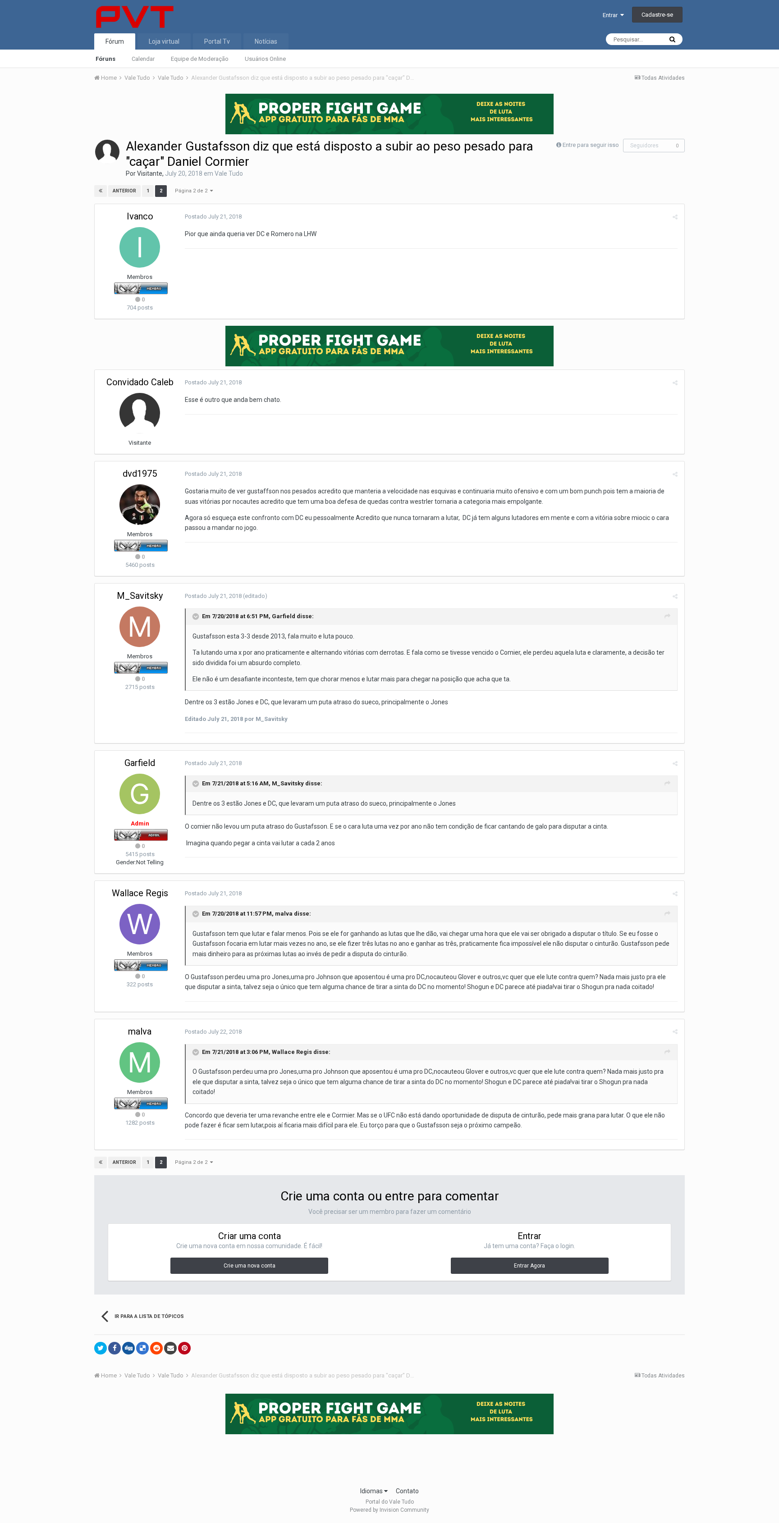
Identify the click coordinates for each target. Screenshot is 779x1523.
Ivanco (140, 216)
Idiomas (372, 1491)
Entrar (611, 15)
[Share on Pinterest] (184, 1348)
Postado (213, 216)
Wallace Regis (140, 893)
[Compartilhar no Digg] (128, 1348)
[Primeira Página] (100, 191)
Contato (407, 1491)
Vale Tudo (229, 173)
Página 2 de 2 (192, 191)
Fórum (114, 41)
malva (284, 913)
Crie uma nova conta (249, 1266)
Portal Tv (217, 41)
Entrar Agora (529, 1266)
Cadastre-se (657, 14)
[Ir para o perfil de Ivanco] (139, 247)
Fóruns (105, 58)
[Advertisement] (389, 1457)
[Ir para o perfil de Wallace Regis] (139, 924)
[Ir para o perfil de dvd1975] (139, 504)
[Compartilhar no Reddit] (156, 1348)
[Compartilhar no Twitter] (100, 1348)
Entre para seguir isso (591, 144)
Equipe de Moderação (200, 58)
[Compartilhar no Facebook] (114, 1348)
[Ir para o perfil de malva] (139, 1062)
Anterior (124, 190)
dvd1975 (140, 473)
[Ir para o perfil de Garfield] (139, 794)
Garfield (283, 616)
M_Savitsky (140, 595)
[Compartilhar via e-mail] (170, 1348)
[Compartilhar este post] (675, 217)
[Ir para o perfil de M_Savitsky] (139, 626)
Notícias (266, 41)
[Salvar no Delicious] (142, 1348)
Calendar (143, 58)
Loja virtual (164, 41)
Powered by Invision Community (389, 1510)
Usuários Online (265, 58)
